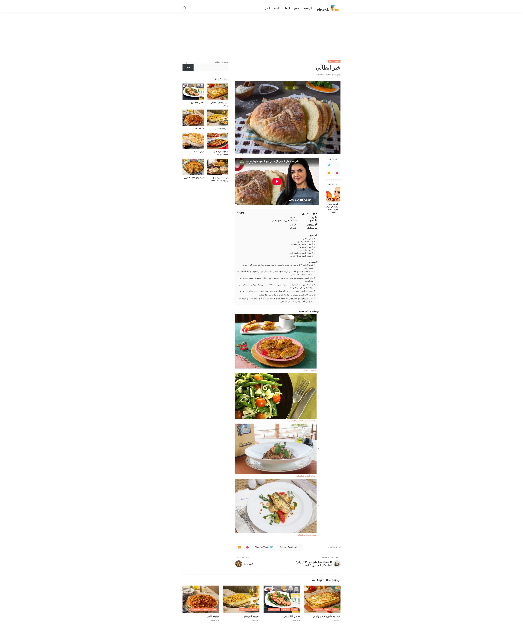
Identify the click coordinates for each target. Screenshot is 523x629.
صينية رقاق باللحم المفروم (194, 177)
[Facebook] (337, 165)
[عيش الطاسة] (193, 141)
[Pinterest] (337, 173)
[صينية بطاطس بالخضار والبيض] (217, 92)
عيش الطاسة (199, 151)
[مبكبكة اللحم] (193, 118)
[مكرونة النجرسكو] (217, 118)
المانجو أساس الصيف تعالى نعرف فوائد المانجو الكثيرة (333, 208)
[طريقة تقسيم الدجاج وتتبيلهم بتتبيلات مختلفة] (217, 167)
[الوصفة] (328, 8)
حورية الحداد (244, 609)
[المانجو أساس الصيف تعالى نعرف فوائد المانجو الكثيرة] (333, 194)
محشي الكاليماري (197, 102)
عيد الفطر (285, 609)
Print (239, 213)
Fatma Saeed (331, 75)
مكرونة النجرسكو (222, 128)
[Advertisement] (261, 33)
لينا (330, 61)
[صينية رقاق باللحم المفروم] (193, 167)
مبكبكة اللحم (199, 128)
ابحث (188, 67)
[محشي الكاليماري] (193, 92)
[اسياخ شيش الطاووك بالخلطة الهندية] (217, 141)
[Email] (329, 173)
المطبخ (337, 61)
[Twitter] (329, 165)
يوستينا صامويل (274, 609)
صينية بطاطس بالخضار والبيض (326, 616)
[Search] (185, 8)
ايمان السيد (318, 609)
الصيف (335, 609)
